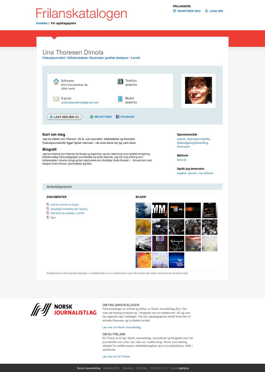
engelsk (181, 173)
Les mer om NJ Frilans (116, 356)
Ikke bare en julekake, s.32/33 (67, 213)
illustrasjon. (184, 146)
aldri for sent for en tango (65, 204)
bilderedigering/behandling (192, 143)
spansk (181, 139)
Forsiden (42, 23)
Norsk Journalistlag (88, 368)
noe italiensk (205, 173)
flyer (53, 217)
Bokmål (181, 160)
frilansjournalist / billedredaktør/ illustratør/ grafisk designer (85, 58)
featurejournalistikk (198, 139)
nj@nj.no (184, 368)
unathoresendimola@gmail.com (80, 102)
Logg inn (216, 11)
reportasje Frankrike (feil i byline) (69, 209)
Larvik (135, 58)
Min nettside (103, 117)
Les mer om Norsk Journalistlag (121, 327)
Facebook (127, 117)
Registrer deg (189, 11)
